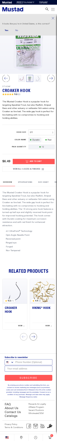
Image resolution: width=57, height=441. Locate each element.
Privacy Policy (11, 424)
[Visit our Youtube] (42, 426)
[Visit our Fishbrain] (49, 426)
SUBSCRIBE (28, 377)
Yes (6, 30)
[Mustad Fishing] (8, 2)
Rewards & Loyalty (37, 404)
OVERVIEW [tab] (7, 182)
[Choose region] (7, 437)
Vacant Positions (36, 410)
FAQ (8, 404)
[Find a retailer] (21, 437)
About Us (11, 408)
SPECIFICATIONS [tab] (25, 182)
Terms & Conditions (14, 427)
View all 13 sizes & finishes (26, 169)
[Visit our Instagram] (35, 426)
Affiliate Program (36, 407)
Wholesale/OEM (36, 413)
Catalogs (11, 416)
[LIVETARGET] (25, 2)
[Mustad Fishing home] (12, 9)
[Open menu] (53, 9)
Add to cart (36, 161)
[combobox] (42, 132)
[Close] (28, 18)
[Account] (36, 437)
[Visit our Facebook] (28, 426)
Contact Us (13, 412)
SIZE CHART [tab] (43, 182)
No (16, 30)
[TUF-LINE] (43, 2)
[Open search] (47, 9)
